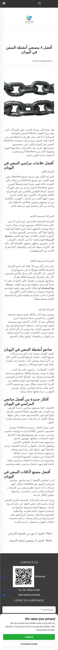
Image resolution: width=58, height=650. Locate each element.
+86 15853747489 (31, 590)
